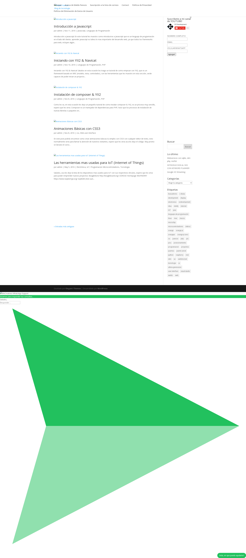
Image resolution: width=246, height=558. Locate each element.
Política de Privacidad (141, 5)
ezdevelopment (184, 202)
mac (175, 218)
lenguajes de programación (178, 214)
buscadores (172, 194)
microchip (172, 222)
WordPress (102, 288)
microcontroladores (175, 226)
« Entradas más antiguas (64, 226)
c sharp (182, 194)
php (182, 239)
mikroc (188, 226)
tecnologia (172, 263)
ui (179, 263)
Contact (125, 5)
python (170, 255)
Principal (57, 5)
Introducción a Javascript (72, 26)
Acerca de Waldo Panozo (76, 5)
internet (183, 206)
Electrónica (81, 167)
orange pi (179, 230)
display (183, 198)
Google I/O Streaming (176, 172)
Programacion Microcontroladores (105, 167)
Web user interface (88, 133)
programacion (173, 247)
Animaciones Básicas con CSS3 (77, 128)
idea (169, 206)
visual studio (185, 271)
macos (182, 218)
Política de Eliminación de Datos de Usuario (73, 11)
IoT (88, 167)
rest (187, 255)
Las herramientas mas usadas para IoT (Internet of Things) (99, 162)
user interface (173, 271)
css (77, 133)
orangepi (171, 234)
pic (187, 239)
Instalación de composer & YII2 (77, 94)
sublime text (182, 259)
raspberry (179, 255)
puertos (171, 251)
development (173, 198)
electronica (172, 202)
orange (170, 230)
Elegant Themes (73, 288)
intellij (176, 206)
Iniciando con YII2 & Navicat (75, 60)
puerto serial (181, 251)
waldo (170, 275)
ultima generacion (174, 267)
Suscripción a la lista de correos (104, 5)
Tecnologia (125, 167)
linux (170, 218)
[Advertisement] (105, 206)
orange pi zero (182, 234)
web (176, 275)
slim (169, 259)
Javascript (81, 30)
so (175, 259)
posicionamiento (180, 243)
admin (59, 30)
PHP (104, 65)
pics (169, 243)
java (174, 210)
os (169, 239)
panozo (175, 239)
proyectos (185, 247)
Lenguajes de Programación (98, 30)
